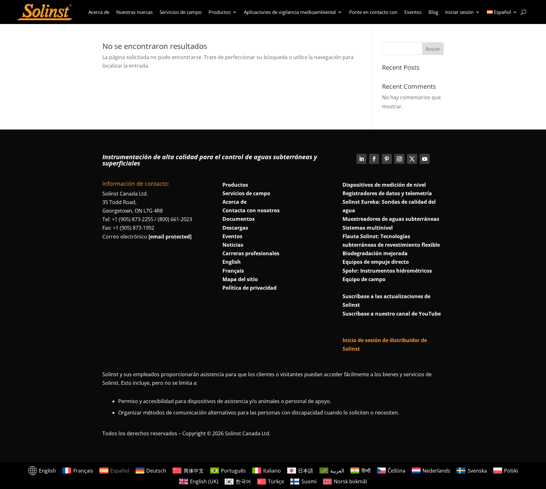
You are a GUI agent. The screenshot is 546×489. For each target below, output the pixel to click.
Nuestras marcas (134, 12)
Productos (220, 12)
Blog (433, 12)
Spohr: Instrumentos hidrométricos (387, 270)
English (231, 261)
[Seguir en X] (412, 159)
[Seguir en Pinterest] (387, 159)
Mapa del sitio (240, 279)
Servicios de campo (181, 12)
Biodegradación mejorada (375, 253)
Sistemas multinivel (368, 227)
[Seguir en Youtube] (425, 159)
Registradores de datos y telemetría (387, 193)
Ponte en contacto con (373, 12)
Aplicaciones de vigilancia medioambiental (290, 12)
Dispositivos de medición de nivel (384, 184)
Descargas (235, 227)
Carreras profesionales (250, 253)
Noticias (232, 244)
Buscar (433, 49)
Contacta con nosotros (251, 210)
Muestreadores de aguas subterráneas (391, 218)
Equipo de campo (364, 279)
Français (233, 270)
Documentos (238, 218)
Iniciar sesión (459, 12)
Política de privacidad (249, 287)
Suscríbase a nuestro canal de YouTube (392, 313)
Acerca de (98, 12)
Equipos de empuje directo (376, 261)
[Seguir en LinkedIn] (361, 159)
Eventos (413, 12)
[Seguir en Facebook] (374, 159)
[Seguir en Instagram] (399, 159)
